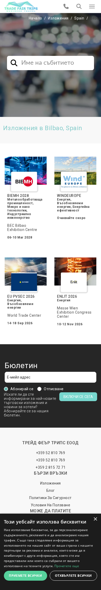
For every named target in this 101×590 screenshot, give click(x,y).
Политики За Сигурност (50, 498)
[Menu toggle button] (92, 6)
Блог (50, 490)
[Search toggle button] (79, 6)
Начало (35, 18)
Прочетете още (66, 566)
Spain (79, 18)
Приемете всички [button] (25, 575)
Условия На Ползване (50, 505)
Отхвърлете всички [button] (73, 575)
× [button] (95, 519)
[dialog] (50, 552)
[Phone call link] (66, 6)
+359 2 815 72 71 (50, 467)
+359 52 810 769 (50, 453)
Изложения (58, 18)
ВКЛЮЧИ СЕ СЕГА (78, 397)
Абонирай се (22, 389)
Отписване (54, 389)
